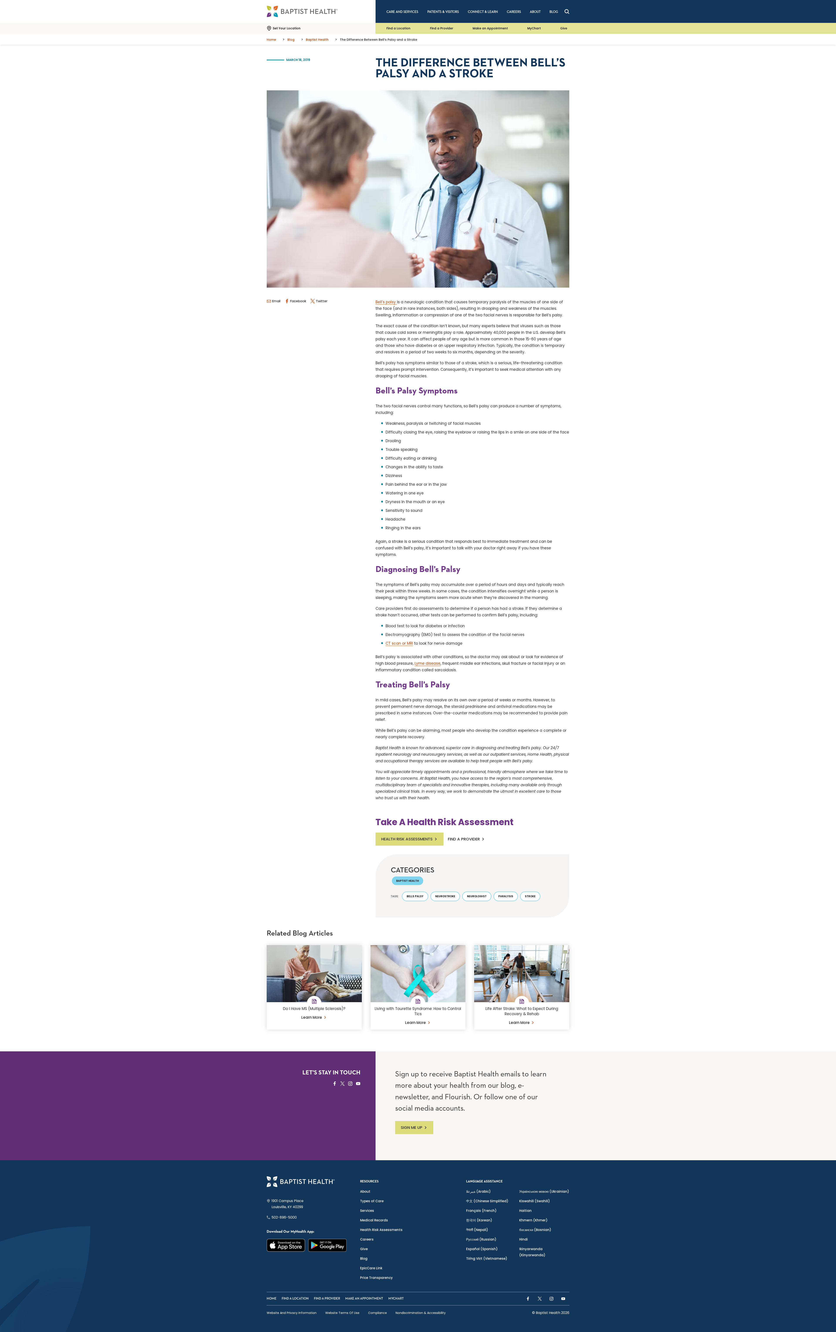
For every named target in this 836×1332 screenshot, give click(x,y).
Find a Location (398, 28)
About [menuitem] (535, 11)
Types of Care (372, 1201)
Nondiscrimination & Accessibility (421, 1313)
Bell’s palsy (386, 302)
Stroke (530, 896)
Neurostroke (445, 896)
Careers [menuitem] (514, 11)
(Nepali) (477, 1229)
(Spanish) (482, 1249)
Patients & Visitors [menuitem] (443, 11)
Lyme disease (427, 663)
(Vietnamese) (486, 1258)
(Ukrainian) (544, 1191)
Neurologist (477, 896)
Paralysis (505, 896)
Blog (363, 1258)
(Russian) (481, 1239)
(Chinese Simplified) (487, 1201)
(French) (481, 1210)
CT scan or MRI (399, 643)
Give (563, 28)
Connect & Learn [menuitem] (483, 11)
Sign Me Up (411, 1127)
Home (271, 1298)
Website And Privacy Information (292, 1313)
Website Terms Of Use (342, 1313)
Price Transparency (376, 1277)
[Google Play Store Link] (327, 1245)
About (365, 1191)
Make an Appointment (490, 28)
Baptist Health (407, 881)
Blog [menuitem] (553, 11)
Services (367, 1210)
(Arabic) (478, 1191)
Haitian (525, 1210)
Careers (367, 1239)
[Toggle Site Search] (567, 11)
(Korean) (479, 1220)
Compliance (377, 1313)
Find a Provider (441, 28)
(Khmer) (533, 1220)
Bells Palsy (415, 896)
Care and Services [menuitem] (402, 11)
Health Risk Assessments (407, 839)
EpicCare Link (371, 1268)
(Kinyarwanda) (532, 1252)
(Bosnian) (535, 1229)
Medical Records (374, 1220)
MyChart (534, 28)
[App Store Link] (286, 1245)
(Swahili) (534, 1201)
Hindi (523, 1239)
